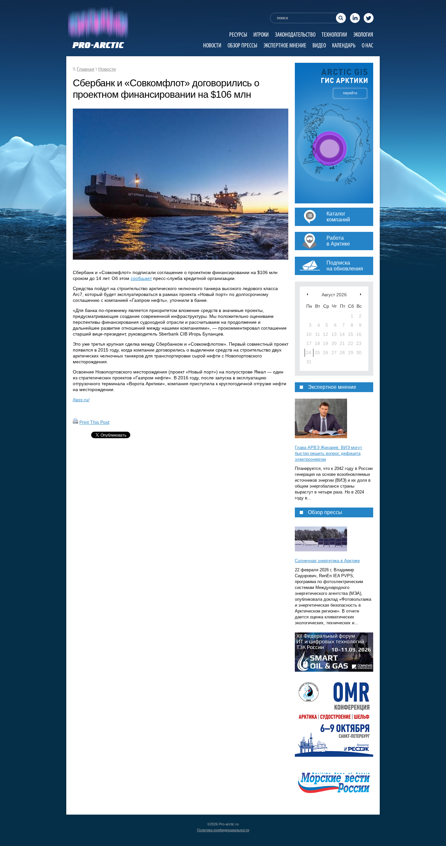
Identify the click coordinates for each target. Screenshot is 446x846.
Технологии (334, 34)
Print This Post (94, 422)
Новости (212, 45)
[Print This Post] (75, 422)
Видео (319, 45)
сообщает (141, 278)
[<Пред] (307, 294)
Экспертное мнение (284, 45)
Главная (85, 69)
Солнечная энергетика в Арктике (327, 560)
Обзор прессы (242, 45)
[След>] (361, 294)
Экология (363, 34)
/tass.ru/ (81, 399)
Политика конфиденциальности (223, 830)
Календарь (344, 45)
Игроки (261, 34)
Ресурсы (238, 34)
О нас (367, 45)
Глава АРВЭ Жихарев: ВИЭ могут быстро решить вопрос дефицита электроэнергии (328, 453)
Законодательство (295, 34)
